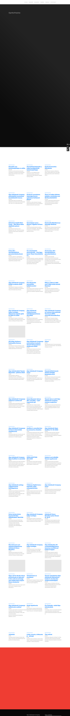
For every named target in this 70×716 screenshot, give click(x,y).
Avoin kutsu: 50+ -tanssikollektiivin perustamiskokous (50, 252)
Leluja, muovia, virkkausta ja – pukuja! (35, 635)
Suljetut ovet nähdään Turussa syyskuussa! (51, 458)
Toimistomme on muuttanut (32, 576)
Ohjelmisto (36, 2)
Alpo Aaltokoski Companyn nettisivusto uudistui (17, 606)
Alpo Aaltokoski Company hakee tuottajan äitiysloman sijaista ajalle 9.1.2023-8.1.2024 (16, 313)
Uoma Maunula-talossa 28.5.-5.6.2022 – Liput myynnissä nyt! (34, 400)
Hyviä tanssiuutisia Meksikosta (50, 167)
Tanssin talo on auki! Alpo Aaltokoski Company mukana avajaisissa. (52, 400)
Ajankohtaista (12, 164)
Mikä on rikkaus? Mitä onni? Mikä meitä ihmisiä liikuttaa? (52, 284)
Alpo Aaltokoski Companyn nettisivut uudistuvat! (17, 399)
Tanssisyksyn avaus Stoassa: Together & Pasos (35, 223)
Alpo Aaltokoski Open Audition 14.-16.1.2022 (51, 429)
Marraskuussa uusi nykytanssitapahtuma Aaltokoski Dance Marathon (15, 547)
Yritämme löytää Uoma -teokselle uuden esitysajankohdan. (34, 486)
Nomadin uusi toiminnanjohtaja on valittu (17, 167)
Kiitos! (47, 341)
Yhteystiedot (53, 2)
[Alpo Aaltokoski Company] (13, 2)
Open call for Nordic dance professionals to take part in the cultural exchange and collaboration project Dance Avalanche (17, 579)
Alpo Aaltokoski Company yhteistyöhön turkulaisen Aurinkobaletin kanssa (16, 196)
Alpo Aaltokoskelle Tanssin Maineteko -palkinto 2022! (17, 371)
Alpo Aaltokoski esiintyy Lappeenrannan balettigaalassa (16, 486)
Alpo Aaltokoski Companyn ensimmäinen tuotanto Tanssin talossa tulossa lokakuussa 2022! (35, 343)
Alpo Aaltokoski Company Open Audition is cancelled (17, 458)
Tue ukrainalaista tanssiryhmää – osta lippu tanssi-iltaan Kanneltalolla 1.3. (35, 253)
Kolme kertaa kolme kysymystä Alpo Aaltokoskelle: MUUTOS (16, 515)
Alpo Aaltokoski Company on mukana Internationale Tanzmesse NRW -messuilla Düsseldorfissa (53, 313)
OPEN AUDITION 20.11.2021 (32, 458)
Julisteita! (12, 634)
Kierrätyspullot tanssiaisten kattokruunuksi (31, 284)
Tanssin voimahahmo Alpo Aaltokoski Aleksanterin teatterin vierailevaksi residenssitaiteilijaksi (53, 578)
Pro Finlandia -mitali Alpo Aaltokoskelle (52, 606)
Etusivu (26, 2)
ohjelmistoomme (41, 655)
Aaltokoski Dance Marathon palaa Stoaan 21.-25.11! (52, 515)
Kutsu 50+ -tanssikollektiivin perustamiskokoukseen (16, 252)
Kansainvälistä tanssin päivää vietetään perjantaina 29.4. (51, 372)
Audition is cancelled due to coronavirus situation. (34, 429)
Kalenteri (31, 2)
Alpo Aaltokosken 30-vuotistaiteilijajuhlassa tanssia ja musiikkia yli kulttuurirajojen (52, 547)
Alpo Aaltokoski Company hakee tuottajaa (35, 515)
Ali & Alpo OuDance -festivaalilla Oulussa (15, 342)
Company (42, 2)
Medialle (47, 2)
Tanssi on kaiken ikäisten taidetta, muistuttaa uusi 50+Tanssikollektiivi (52, 196)
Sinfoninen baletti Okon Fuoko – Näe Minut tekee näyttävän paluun (16, 224)
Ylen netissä (48, 634)
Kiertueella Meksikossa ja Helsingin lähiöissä (52, 223)
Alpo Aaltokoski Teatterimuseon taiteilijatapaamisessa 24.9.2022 (33, 313)
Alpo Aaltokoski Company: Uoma (35, 371)
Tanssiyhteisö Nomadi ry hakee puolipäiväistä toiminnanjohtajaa (34, 168)
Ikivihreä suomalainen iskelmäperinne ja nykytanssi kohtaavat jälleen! (33, 197)
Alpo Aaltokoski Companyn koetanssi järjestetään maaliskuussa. (17, 429)
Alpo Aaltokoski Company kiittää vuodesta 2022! (16, 283)
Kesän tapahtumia (32, 605)
